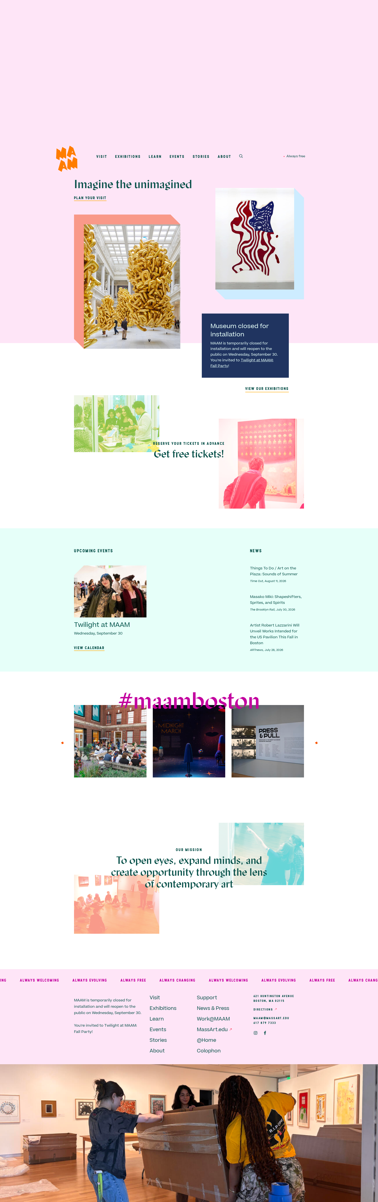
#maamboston (189, 702)
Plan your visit (90, 197)
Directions (263, 1009)
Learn (155, 156)
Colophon (209, 1050)
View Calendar (89, 647)
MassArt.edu (212, 1029)
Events (177, 156)
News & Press (213, 1008)
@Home (206, 1040)
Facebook (265, 1033)
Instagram (255, 1033)
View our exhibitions (267, 388)
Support (207, 997)
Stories (201, 156)
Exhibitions (128, 156)
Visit (101, 156)
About (224, 156)
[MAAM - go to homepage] (66, 160)
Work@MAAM (213, 1019)
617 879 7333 (265, 1023)
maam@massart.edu (271, 1018)
